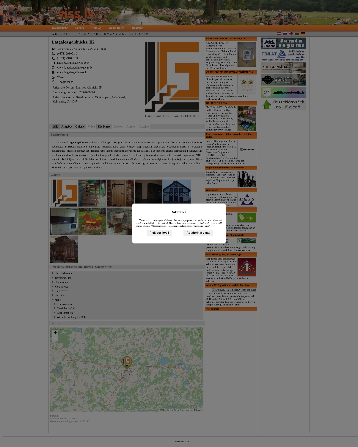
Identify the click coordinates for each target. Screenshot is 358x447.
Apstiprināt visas (198, 232)
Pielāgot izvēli (159, 232)
